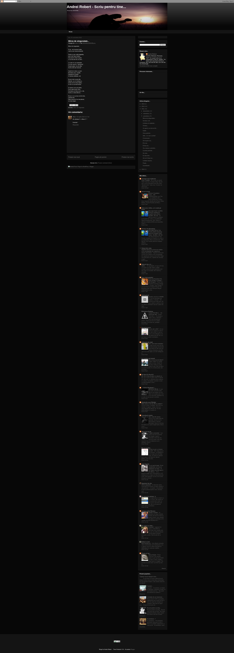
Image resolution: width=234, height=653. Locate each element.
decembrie (146, 111)
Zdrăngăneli (145, 295)
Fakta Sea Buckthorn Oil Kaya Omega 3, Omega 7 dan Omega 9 (155, 280)
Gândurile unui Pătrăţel (148, 402)
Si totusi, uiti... (147, 120)
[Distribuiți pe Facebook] (75, 105)
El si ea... (145, 143)
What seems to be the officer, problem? (152, 403)
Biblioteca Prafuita (147, 311)
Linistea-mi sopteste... (149, 123)
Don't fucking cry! (146, 543)
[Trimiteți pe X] (74, 105)
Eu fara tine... (147, 155)
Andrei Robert (78, 43)
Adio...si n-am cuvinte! (149, 135)
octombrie (146, 116)
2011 (143, 109)
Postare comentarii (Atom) (105, 163)
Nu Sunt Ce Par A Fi (147, 374)
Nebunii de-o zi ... (146, 264)
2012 (143, 106)
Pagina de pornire (100, 157)
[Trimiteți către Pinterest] (77, 105)
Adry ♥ (74, 116)
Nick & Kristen (153, 555)
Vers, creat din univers (155, 417)
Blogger (133, 649)
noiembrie (146, 113)
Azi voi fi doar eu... (148, 158)
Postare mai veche (128, 157)
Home (70, 31)
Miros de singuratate (78, 107)
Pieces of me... (146, 553)
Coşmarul (151, 527)
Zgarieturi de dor (146, 483)
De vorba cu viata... (147, 525)
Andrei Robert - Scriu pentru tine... (96, 7)
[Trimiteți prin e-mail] (70, 105)
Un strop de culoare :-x (148, 496)
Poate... (145, 163)
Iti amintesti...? (151, 619)
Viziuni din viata (146, 248)
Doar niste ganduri (147, 277)
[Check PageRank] (117, 641)
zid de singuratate (146, 485)
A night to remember (154, 433)
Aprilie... (143, 266)
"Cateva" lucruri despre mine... (148, 576)
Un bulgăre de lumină (148, 358)
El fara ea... (146, 145)
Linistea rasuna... (148, 160)
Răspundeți (76, 125)
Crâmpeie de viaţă (147, 342)
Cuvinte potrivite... (148, 150)
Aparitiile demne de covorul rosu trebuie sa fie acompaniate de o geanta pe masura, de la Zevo (151, 251)
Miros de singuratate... (149, 118)
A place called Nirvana (148, 511)
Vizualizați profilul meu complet (148, 66)
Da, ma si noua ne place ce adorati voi (151, 376)
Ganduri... (150, 586)
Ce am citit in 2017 (154, 329)
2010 (143, 169)
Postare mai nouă (74, 157)
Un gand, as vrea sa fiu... (150, 128)
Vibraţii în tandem (153, 512)
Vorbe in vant (145, 542)
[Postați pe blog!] (72, 105)
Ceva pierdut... (147, 133)
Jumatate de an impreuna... (155, 597)
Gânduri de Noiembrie (148, 229)
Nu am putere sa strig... (154, 608)
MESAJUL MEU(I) (154, 389)
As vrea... (145, 153)
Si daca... (145, 125)
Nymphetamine (146, 327)
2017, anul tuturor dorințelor (156, 343)
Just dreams (145, 464)
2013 (143, 104)
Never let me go (146, 431)
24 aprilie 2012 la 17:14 (83, 116)
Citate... (145, 130)
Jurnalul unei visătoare (148, 178)
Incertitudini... (147, 165)
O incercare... (147, 138)
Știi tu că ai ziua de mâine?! (156, 360)
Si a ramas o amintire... (149, 148)
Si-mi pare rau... (147, 140)
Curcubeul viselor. (147, 415)
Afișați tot (164, 568)
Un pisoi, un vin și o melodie (156, 296)
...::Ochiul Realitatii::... (148, 387)
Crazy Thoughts (145, 180)
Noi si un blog (145, 448)
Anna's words (145, 191)
